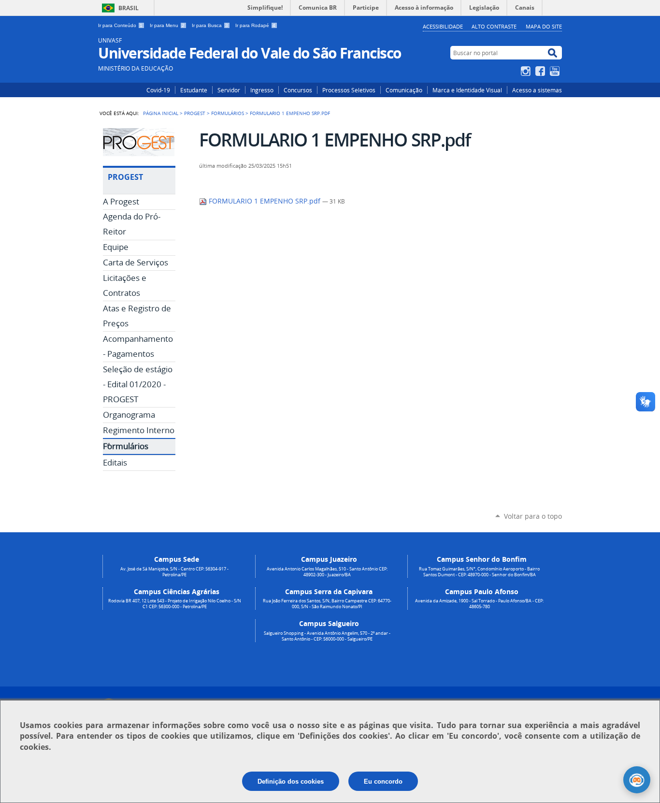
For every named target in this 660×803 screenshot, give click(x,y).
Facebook (541, 71)
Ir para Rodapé (255, 25)
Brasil (128, 8)
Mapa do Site (544, 26)
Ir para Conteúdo (120, 25)
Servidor (228, 90)
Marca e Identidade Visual (467, 90)
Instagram (527, 71)
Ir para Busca (210, 25)
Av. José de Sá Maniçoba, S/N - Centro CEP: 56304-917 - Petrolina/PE (174, 572)
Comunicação (404, 90)
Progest (194, 113)
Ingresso (261, 90)
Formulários (227, 113)
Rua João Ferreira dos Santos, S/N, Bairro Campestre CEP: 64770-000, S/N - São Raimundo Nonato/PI (327, 604)
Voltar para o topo (533, 516)
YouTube (556, 71)
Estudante (193, 90)
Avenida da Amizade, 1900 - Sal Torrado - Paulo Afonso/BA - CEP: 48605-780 (479, 604)
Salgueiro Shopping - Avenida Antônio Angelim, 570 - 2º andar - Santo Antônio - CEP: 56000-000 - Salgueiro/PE (327, 636)
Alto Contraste (494, 26)
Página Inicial (160, 113)
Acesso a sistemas (537, 90)
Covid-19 (158, 90)
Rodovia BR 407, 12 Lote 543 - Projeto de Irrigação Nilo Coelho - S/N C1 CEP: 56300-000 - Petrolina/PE (174, 604)
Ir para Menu (167, 25)
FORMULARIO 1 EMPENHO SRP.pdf (264, 201)
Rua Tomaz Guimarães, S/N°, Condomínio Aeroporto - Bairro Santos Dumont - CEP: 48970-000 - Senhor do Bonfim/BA (479, 572)
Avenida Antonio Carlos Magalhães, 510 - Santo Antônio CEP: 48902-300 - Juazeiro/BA (327, 572)
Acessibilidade (443, 26)
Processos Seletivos (348, 90)
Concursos (298, 90)
